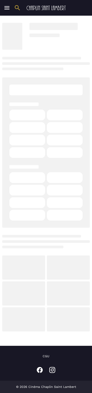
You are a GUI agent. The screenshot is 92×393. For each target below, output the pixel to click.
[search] (17, 7)
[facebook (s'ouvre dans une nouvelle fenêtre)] (39, 370)
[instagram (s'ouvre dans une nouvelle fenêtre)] (52, 370)
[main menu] (7, 7)
